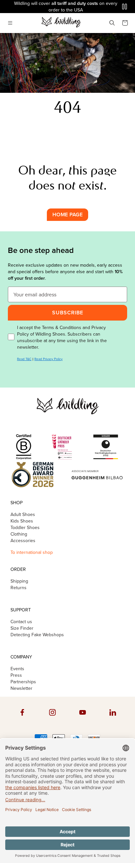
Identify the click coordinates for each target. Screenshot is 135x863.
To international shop (31, 552)
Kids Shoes (21, 521)
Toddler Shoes (25, 527)
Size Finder (21, 628)
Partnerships (23, 681)
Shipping (19, 581)
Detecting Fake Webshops (37, 634)
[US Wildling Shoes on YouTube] (82, 718)
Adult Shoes (22, 514)
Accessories (22, 540)
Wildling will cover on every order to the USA (65, 6)
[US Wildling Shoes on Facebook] (22, 718)
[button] (10, 23)
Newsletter (21, 688)
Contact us (21, 621)
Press (16, 675)
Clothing (18, 534)
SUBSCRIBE (67, 312)
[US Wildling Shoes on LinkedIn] (113, 718)
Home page (67, 214)
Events (17, 668)
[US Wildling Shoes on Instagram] (52, 718)
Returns (18, 587)
